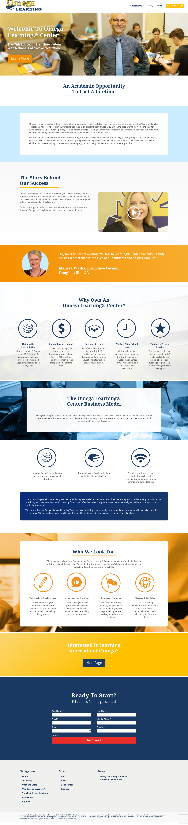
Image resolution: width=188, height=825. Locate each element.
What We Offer (29, 784)
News (159, 6)
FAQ (151, 6)
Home (25, 776)
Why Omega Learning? (33, 788)
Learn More (20, 58)
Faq (63, 776)
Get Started (67, 784)
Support (26, 801)
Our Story (27, 780)
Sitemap (65, 788)
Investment (28, 797)
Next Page (94, 663)
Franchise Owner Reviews (35, 793)
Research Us (135, 6)
